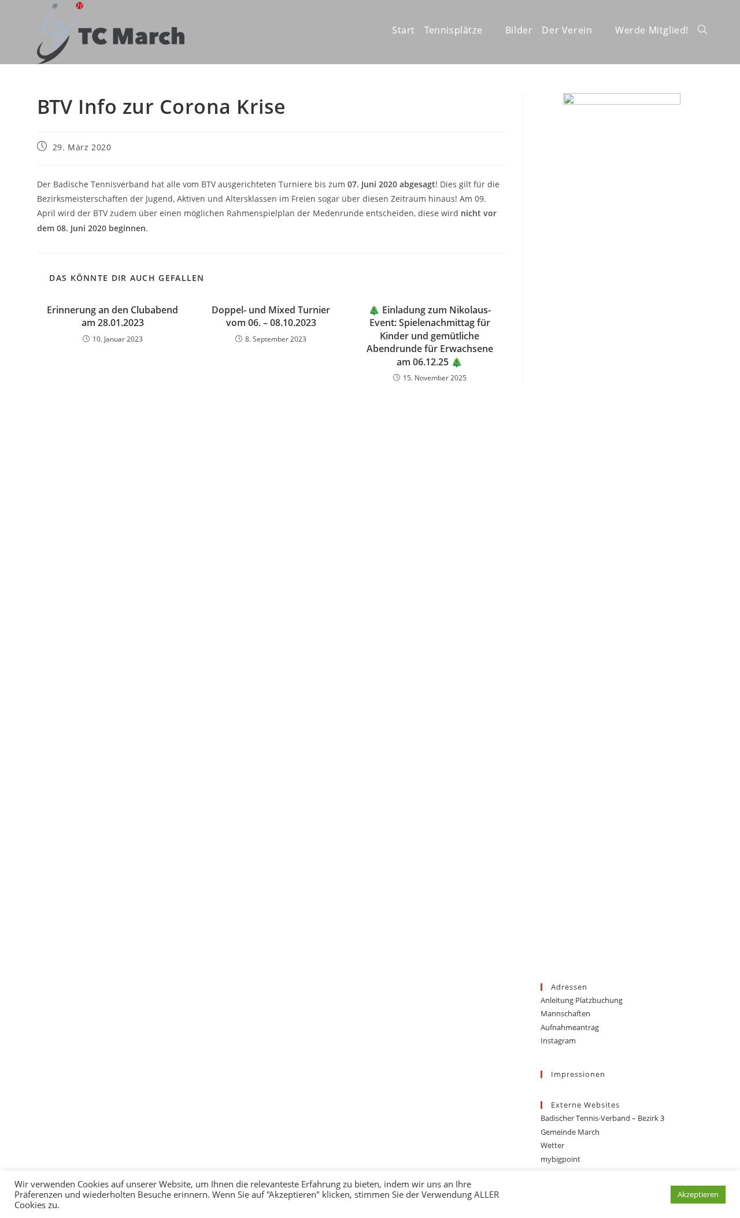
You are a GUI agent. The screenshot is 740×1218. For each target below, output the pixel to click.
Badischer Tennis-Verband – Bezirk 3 (602, 1118)
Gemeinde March (570, 1132)
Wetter (552, 1145)
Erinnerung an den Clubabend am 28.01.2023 (112, 316)
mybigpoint (560, 1159)
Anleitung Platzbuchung (582, 1000)
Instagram (558, 1040)
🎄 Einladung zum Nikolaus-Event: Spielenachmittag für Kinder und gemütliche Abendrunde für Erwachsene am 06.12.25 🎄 (430, 335)
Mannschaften (565, 1013)
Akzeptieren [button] (698, 1194)
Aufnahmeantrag (570, 1027)
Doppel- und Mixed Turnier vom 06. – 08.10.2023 (271, 316)
